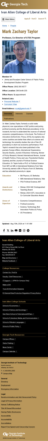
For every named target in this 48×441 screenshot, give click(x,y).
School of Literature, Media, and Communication (20, 318)
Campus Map (7, 373)
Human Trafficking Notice (10, 404)
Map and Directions (9, 258)
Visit (33, 19)
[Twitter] (8, 231)
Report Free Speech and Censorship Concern (18, 427)
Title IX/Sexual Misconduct (11, 408)
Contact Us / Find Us (10, 272)
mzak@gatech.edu (22, 108)
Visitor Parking (8, 343)
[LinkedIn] (12, 231)
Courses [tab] (29, 114)
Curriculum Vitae (10, 104)
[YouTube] (16, 231)
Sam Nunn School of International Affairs (17, 314)
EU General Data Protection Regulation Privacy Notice (22, 293)
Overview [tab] (8, 114)
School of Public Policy (11, 326)
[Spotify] (28, 231)
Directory (4, 382)
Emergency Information (10, 389)
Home (4, 26)
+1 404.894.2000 (9, 370)
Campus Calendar (9, 351)
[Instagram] (24, 231)
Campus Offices (8, 339)
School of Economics (10, 306)
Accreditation (6, 423)
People (13, 26)
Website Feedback (8, 261)
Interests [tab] (19, 114)
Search (41, 19)
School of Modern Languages (13, 322)
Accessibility (6, 416)
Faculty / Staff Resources (12, 276)
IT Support (6, 281)
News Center (7, 347)
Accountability (6, 419)
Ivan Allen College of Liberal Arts (23, 12)
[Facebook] (4, 231)
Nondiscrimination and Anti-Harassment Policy (18, 397)
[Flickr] (20, 231)
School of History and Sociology (14, 310)
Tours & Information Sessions (13, 289)
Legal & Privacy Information (11, 401)
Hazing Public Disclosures (11, 412)
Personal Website (11, 101)
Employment (5, 385)
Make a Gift (7, 285)
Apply (26, 19)
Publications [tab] (9, 119)
